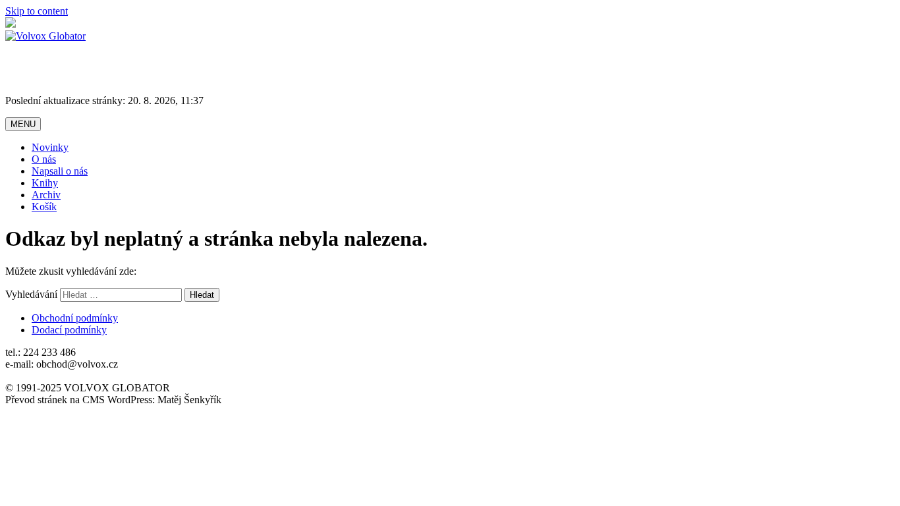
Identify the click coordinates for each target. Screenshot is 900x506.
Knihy (45, 182)
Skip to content (36, 10)
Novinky (50, 147)
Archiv (46, 194)
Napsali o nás (60, 171)
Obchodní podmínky (75, 317)
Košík (44, 206)
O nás (44, 159)
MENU (23, 124)
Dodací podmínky (69, 329)
